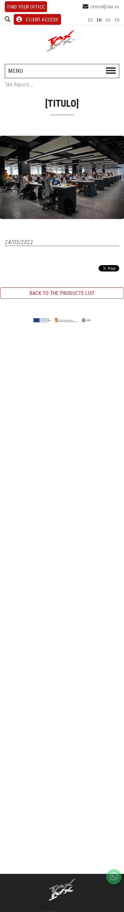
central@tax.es (105, 6)
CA (108, 20)
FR (117, 20)
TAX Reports (17, 84)
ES (90, 20)
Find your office (26, 6)
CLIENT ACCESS (42, 19)
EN (99, 20)
